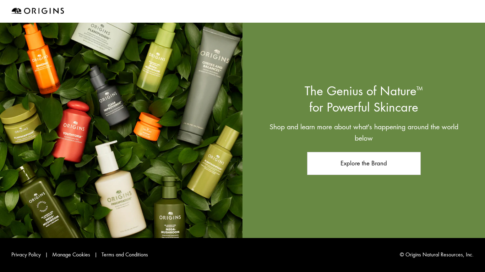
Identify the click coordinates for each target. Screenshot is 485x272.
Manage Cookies (71, 254)
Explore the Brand (363, 163)
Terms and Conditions (125, 254)
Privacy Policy (26, 254)
